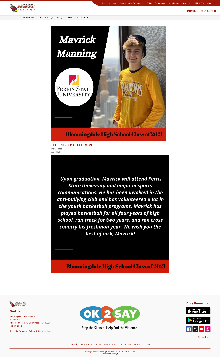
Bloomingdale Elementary (131, 3)
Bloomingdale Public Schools (36, 18)
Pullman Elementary (156, 3)
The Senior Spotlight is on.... (77, 18)
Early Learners (109, 3)
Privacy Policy (204, 337)
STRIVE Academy (203, 3)
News (57, 18)
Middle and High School (180, 3)
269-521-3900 (16, 326)
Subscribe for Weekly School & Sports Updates (30, 331)
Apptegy (115, 354)
